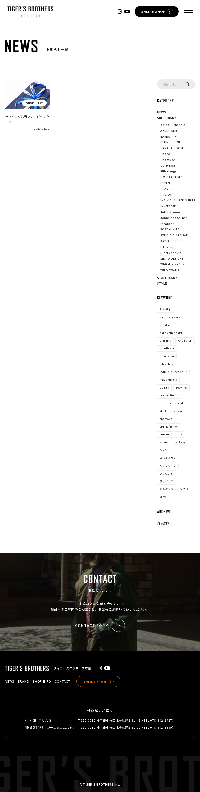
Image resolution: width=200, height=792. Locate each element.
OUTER (164, 387)
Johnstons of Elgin (174, 218)
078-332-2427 (161, 720)
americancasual (170, 317)
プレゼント (166, 473)
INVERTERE (168, 206)
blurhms (165, 340)
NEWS (161, 112)
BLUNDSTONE (170, 142)
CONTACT (62, 681)
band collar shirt (171, 333)
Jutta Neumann (172, 212)
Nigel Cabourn (170, 253)
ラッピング (166, 481)
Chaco (165, 154)
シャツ (164, 450)
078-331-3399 (161, 727)
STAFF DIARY (167, 278)
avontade (166, 325)
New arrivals (168, 379)
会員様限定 (166, 489)
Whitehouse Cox (172, 264)
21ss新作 (165, 309)
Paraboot (167, 224)
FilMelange (168, 171)
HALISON (167, 194)
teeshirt (165, 434)
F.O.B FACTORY (171, 177)
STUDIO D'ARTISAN (174, 235)
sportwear (167, 419)
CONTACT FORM (92, 625)
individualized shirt (173, 372)
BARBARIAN (168, 136)
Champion (168, 160)
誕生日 (164, 497)
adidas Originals (172, 125)
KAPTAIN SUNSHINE (174, 241)
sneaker (178, 411)
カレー (164, 442)
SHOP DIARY (166, 118)
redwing (181, 387)
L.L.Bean (166, 247)
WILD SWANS (169, 270)
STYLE (162, 283)
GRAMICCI (167, 189)
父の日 (184, 489)
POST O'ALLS (170, 229)
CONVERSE (168, 165)
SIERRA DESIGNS (172, 258)
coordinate (167, 348)
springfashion (169, 426)
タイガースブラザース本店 (72, 668)
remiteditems (169, 395)
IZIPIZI (165, 183)
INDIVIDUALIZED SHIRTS (177, 200)
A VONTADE (168, 130)
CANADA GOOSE (172, 148)
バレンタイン (168, 465)
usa (180, 434)
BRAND (23, 681)
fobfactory (166, 364)
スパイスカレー (169, 458)
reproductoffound (171, 403)
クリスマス (181, 442)
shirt (163, 411)
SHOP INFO (42, 681)
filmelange (167, 356)
